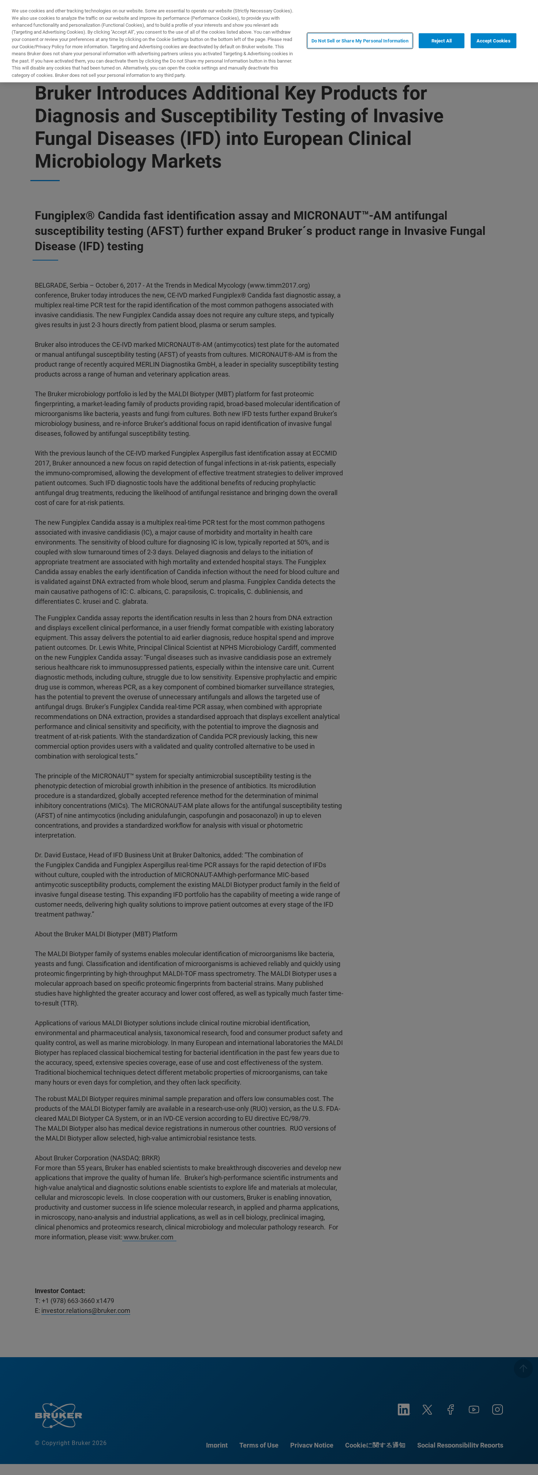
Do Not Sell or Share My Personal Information (359, 40)
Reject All (441, 40)
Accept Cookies (494, 40)
